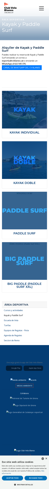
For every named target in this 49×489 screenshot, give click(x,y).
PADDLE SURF (24, 233)
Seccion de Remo (12, 340)
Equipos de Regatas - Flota (16, 330)
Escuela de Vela (11, 320)
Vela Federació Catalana (38, 422)
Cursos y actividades (13, 310)
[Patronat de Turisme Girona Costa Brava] (24, 398)
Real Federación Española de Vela (17, 435)
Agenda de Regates (13, 335)
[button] (24, 484)
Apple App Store (35, 368)
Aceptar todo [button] (12, 478)
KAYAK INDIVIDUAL (24, 132)
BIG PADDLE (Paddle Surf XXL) (24, 285)
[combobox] (42, 458)
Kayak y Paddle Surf (13, 315)
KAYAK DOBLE (24, 183)
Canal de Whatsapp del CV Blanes (22, 67)
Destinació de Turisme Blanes (31, 435)
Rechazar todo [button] (35, 478)
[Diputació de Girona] (24, 405)
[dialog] (24, 472)
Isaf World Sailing (24, 422)
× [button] (46, 459)
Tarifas (7, 325)
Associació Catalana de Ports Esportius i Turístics (10, 422)
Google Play (15, 368)
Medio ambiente (24, 385)
